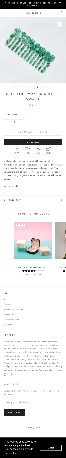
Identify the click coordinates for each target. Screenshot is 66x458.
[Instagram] (5, 374)
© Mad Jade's (33, 427)
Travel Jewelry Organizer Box (33, 267)
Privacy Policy (10, 314)
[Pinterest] (12, 374)
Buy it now (33, 142)
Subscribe (14, 412)
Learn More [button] (11, 453)
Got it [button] (51, 448)
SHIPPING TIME (12, 200)
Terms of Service (11, 319)
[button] (33, 271)
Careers (7, 304)
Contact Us (9, 324)
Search (7, 299)
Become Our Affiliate (13, 309)
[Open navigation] (4, 13)
